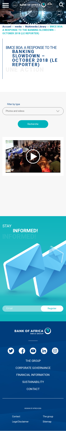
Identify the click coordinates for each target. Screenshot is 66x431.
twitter (11, 351)
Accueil (6, 26)
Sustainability (33, 382)
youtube (33, 351)
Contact (16, 416)
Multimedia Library (35, 26)
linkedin (44, 351)
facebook (22, 351)
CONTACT (33, 389)
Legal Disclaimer (20, 421)
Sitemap (47, 421)
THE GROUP (33, 360)
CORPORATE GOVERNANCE (33, 368)
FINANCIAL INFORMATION (33, 374)
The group (48, 416)
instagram (55, 351)
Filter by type (13, 104)
